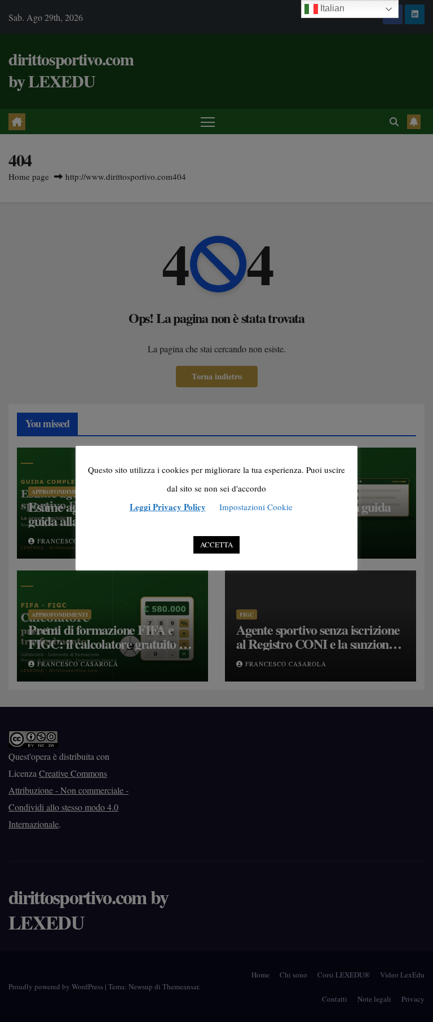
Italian (331, 8)
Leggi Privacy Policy (168, 507)
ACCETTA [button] (216, 544)
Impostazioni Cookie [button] (256, 506)
